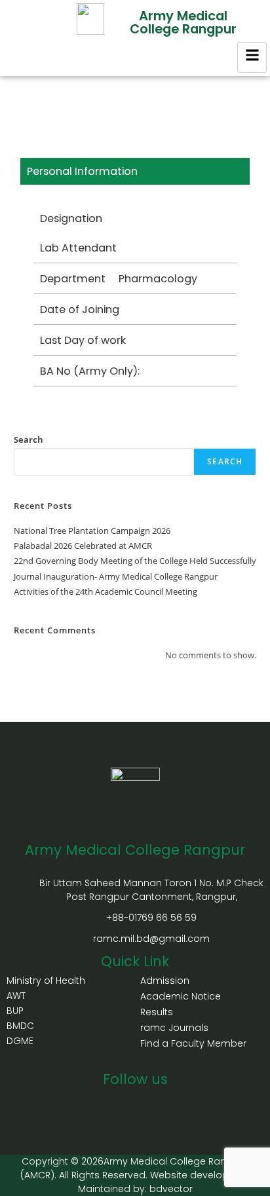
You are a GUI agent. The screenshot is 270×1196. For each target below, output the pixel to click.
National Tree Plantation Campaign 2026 (92, 530)
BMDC (20, 1025)
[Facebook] (120, 1102)
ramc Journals (174, 1027)
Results (156, 1011)
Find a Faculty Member (193, 1043)
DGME (20, 1040)
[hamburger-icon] (252, 57)
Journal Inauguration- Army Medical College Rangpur (116, 576)
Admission (164, 980)
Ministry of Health (46, 980)
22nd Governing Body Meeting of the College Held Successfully (135, 561)
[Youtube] (149, 1102)
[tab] (135, 171)
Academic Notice (180, 996)
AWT (16, 995)
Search (28, 439)
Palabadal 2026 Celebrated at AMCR (83, 545)
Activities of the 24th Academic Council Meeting (105, 591)
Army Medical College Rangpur (183, 22)
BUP (15, 1010)
